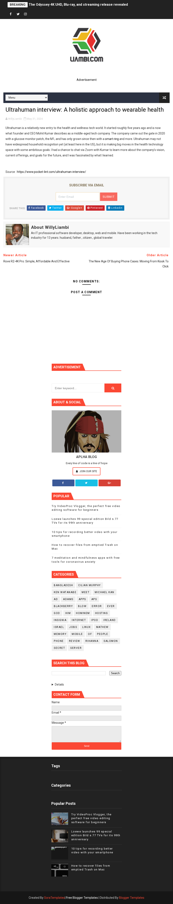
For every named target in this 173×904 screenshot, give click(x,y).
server (76, 647)
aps (94, 599)
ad (56, 599)
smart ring (112, 139)
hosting (101, 613)
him (68, 613)
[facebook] (11, 14)
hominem (83, 613)
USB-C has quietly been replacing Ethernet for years (70, 5)
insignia (60, 620)
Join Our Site (88, 471)
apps (82, 599)
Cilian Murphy (89, 585)
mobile (77, 634)
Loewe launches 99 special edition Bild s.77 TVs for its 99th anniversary (95, 835)
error (97, 606)
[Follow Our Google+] (110, 483)
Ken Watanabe (65, 592)
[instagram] (25, 14)
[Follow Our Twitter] (86, 483)
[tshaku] (33, 14)
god (57, 613)
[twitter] (18, 14)
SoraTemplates (54, 897)
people (102, 634)
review (74, 641)
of (90, 634)
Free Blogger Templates (82, 897)
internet (79, 620)
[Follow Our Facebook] (63, 483)
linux (86, 627)
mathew (102, 627)
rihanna (92, 641)
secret (59, 647)
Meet (85, 592)
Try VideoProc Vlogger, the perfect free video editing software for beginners (91, 818)
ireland (109, 620)
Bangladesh (63, 585)
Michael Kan (104, 592)
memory (60, 634)
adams (68, 599)
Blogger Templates (131, 897)
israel (59, 627)
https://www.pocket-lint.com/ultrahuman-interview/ (51, 171)
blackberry (63, 606)
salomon (111, 641)
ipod (94, 620)
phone (59, 641)
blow (82, 606)
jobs (73, 627)
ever (111, 606)
